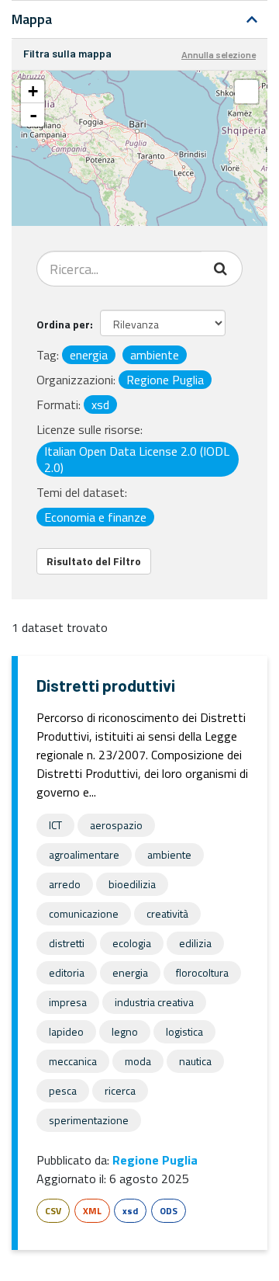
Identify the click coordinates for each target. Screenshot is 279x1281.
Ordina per (63, 324)
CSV (53, 1210)
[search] (222, 268)
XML (92, 1210)
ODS (168, 1210)
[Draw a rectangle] (246, 91)
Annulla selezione (218, 54)
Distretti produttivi (105, 685)
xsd (130, 1210)
